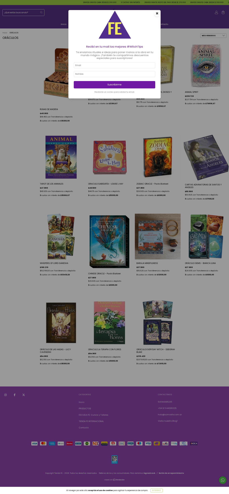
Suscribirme (114, 84)
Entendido (156, 490)
